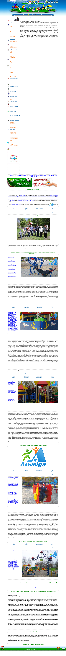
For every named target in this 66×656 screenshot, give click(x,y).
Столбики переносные (13, 91)
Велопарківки (52, 308)
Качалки (14, 376)
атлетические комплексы (39, 198)
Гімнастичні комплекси (39, 470)
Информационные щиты (13, 101)
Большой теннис (12, 56)
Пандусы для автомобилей (13, 144)
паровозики (18, 196)
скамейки (35, 199)
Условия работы (43, 14)
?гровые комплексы (26, 377)
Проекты (33, 14)
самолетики (24, 196)
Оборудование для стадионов (12, 59)
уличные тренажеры (32, 198)
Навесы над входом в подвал (14, 137)
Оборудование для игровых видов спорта (14, 49)
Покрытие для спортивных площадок (13, 81)
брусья (27, 198)
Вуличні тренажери (39, 307)
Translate (14, 1)
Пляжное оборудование (13, 96)
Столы (11, 117)
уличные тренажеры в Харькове (12, 272)
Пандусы (11, 142)
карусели (30, 196)
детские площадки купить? (11, 257)
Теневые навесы (12, 129)
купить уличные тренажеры (11, 269)
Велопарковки (52, 212)
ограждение (46, 199)
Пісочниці (26, 306)
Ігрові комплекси (26, 308)
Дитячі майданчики (13, 172)
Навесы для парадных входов (14, 138)
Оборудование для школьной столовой (14, 120)
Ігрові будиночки (26, 307)
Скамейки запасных (12, 63)
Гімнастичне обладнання (39, 306)
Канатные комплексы (12, 37)
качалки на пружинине (11, 196)
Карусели (11, 31)
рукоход (29, 198)
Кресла (11, 61)
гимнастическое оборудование (19, 198)
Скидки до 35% (38, 14)
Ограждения (11, 72)
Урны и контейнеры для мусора (14, 76)
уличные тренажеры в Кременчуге (12, 276)
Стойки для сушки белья (13, 73)
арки (33, 199)
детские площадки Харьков (11, 261)
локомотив (21, 196)
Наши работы (25, 14)
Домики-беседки (12, 35)
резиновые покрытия (19, 200)
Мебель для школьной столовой (15, 115)
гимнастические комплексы (11, 198)
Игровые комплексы (12, 36)
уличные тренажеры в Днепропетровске (13, 277)
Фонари (11, 68)
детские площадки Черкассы (11, 264)
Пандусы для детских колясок (14, 145)
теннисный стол (22, 199)
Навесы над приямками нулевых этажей (14, 140)
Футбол (11, 51)
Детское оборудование (13, 24)
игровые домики (53, 196)
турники (24, 198)
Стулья (11, 109)
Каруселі (26, 470)
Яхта (13, 308)
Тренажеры (11, 46)
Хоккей (11, 52)
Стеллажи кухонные (12, 124)
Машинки (11, 30)
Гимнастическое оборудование (12, 39)
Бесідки (52, 306)
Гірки (13, 470)
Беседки (52, 209)
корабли (27, 196)
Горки (11, 26)
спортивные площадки (11, 200)
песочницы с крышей (43, 196)
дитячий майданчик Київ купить (12, 482)
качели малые (56, 195)
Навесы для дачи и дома (13, 133)
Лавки (52, 307)
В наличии (30, 14)
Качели (11, 27)
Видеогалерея (13, 164)
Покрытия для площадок (13, 78)
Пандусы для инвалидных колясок (14, 146)
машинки (15, 196)
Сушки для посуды (12, 123)
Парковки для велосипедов (14, 86)
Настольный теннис (12, 57)
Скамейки (11, 71)
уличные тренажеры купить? (11, 268)
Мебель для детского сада (14, 106)
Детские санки (12, 103)
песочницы (39, 196)
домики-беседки (49, 196)
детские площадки (22, 195)
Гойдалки (13, 306)
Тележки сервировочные (13, 127)
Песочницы (11, 32)
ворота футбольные (55, 198)
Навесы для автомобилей (13, 134)
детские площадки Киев (11, 260)
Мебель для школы (13, 111)
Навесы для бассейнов (13, 132)
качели (53, 195)
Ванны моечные (12, 122)
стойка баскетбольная (16, 199)
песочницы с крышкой (34, 196)
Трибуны (11, 62)
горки (51, 195)
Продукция (21, 14)
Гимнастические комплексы (13, 41)
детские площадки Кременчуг (12, 265)
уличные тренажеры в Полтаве (12, 273)
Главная (17, 14)
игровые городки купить (11, 385)
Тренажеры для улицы (13, 44)
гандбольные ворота (10, 199)
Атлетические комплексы (13, 47)
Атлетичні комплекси (39, 308)
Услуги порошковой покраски (14, 148)
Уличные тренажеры (39, 376)
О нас (13, 151)
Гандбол (11, 53)
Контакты (48, 14)
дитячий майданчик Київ (11, 316)
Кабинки (11, 99)
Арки (10, 67)
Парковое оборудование (13, 65)
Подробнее (35, 176)
